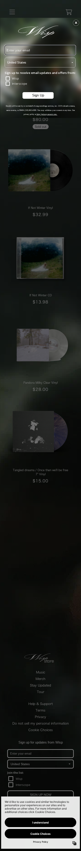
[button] (76, 22)
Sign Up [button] (38, 95)
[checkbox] (40, 78)
